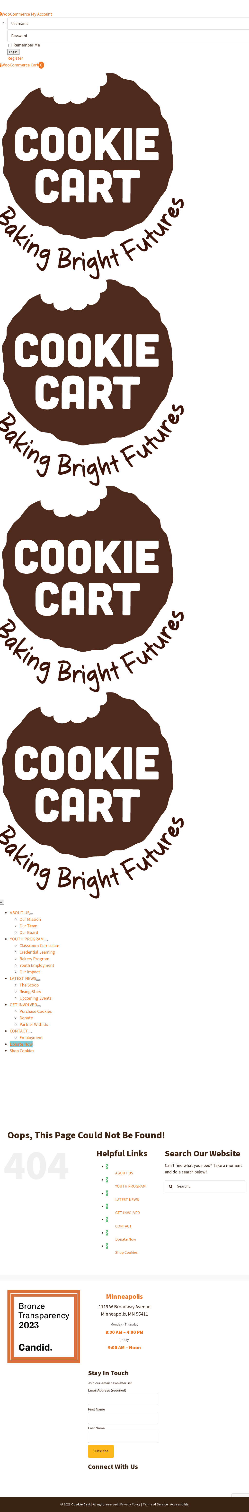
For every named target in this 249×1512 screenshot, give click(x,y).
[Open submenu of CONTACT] (30, 1032)
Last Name (96, 1428)
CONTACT (123, 1226)
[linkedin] (91, 1478)
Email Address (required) (107, 1390)
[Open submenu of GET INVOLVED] (39, 1006)
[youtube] (93, 1478)
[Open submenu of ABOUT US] (31, 914)
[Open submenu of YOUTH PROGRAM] (46, 940)
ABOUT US (124, 1173)
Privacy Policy (130, 1504)
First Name (96, 1409)
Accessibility (179, 1504)
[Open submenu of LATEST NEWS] (38, 980)
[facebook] (88, 1478)
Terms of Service (155, 1504)
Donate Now (125, 1239)
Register (15, 58)
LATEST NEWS (127, 1199)
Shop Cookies (126, 1252)
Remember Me (26, 45)
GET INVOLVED (127, 1213)
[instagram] (90, 1478)
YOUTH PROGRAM (130, 1186)
